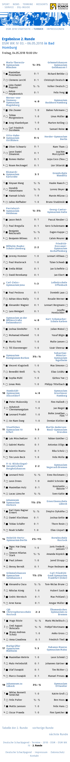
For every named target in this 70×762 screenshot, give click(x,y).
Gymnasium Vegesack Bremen (57, 466)
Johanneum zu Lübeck (14, 685)
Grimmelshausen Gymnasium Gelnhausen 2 (16, 575)
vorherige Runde (43, 728)
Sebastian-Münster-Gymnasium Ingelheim (60, 357)
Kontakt (34, 756)
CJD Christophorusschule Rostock (18, 612)
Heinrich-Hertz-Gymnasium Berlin (16, 539)
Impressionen (55, 29)
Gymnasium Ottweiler (60, 685)
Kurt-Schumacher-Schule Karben (56, 320)
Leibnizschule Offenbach (59, 283)
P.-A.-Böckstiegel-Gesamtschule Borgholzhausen (17, 466)
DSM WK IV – (22, 43)
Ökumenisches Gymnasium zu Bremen (58, 612)
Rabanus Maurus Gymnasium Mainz (57, 648)
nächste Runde (58, 734)
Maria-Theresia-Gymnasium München (15, 65)
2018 (45, 742)
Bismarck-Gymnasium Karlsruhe (12, 174)
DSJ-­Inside (23, 7)
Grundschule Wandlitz (59, 174)
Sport (6, 4)
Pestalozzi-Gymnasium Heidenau (13, 211)
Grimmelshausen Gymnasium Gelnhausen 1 (57, 65)
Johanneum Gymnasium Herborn (12, 502)
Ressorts (42, 4)
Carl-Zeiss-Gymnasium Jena (15, 283)
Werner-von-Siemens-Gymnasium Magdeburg (13, 101)
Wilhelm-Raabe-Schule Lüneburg (15, 247)
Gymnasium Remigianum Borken (17, 356)
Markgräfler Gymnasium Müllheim (13, 648)
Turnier (38, 29)
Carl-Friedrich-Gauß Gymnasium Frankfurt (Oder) (57, 575)
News (16, 4)
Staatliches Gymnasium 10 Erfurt (14, 429)
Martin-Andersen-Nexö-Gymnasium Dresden (56, 429)
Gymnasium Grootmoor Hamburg (60, 393)
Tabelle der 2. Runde (15, 728)
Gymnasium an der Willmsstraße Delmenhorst (16, 320)
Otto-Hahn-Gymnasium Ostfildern (13, 138)
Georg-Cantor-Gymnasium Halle (57, 211)
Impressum (41, 752)
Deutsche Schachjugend (16, 742)
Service (9, 7)
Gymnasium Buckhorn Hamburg (56, 101)
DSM (52, 742)
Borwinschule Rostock (59, 539)
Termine (28, 4)
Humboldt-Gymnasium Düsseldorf (13, 393)
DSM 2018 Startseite (18, 29)
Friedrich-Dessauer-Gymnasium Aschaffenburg (58, 247)
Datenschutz (58, 752)
